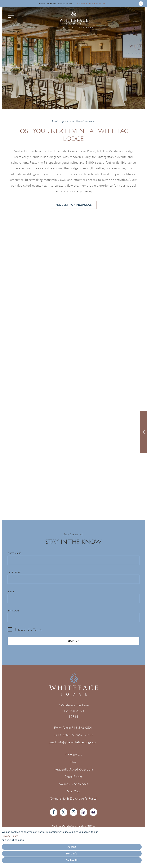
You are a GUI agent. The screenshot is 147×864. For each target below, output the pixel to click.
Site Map (73, 791)
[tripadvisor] (93, 812)
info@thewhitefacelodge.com (78, 742)
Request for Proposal (74, 204)
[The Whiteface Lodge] (73, 19)
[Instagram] (73, 812)
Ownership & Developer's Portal (73, 798)
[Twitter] (63, 812)
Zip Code (13, 610)
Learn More (17, 254)
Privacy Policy (10, 836)
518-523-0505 (82, 735)
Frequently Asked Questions (73, 769)
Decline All (72, 860)
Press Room (73, 777)
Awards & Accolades (73, 784)
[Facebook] (53, 812)
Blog (73, 762)
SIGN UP (73, 640)
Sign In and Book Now (91, 3)
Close (141, 3)
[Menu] (11, 16)
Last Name (14, 572)
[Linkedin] (83, 812)
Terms (37, 629)
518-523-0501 (82, 728)
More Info (71, 853)
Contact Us (73, 755)
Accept (72, 847)
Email (11, 591)
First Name (14, 553)
